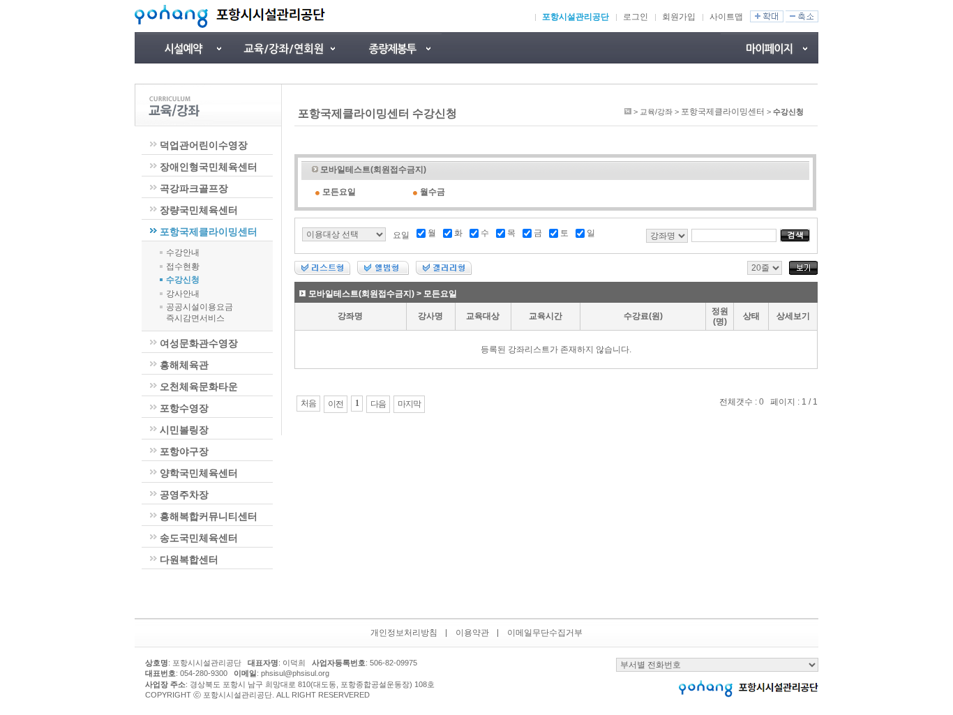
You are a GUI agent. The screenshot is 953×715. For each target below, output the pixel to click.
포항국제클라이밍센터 (208, 231)
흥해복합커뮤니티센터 (208, 516)
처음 (308, 403)
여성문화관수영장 (199, 343)
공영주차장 (184, 494)
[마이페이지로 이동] (769, 47)
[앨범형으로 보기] (383, 272)
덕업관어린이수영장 (204, 145)
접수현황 (183, 266)
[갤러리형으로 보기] (444, 272)
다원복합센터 (189, 559)
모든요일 (339, 192)
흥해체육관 (184, 364)
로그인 (635, 17)
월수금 (432, 192)
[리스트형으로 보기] (322, 272)
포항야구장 (184, 451)
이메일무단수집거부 (545, 633)
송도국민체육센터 (199, 537)
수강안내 (183, 252)
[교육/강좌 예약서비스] (288, 47)
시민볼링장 (184, 429)
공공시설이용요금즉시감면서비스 (199, 312)
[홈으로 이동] (627, 111)
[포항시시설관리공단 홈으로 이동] (230, 16)
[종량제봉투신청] (393, 47)
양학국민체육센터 (199, 473)
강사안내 (183, 294)
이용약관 (472, 633)
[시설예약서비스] (183, 47)
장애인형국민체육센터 (208, 166)
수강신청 (183, 280)
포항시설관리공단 (575, 17)
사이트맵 (726, 17)
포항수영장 (184, 408)
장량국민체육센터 (199, 210)
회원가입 (679, 17)
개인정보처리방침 (403, 633)
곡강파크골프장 (194, 188)
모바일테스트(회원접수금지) (373, 169)
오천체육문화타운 (199, 386)
